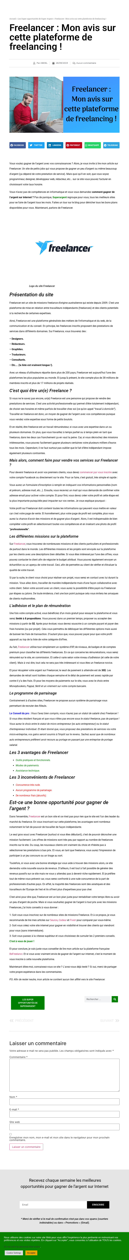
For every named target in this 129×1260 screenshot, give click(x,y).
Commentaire (18, 1057)
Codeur (63, 920)
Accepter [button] (31, 1253)
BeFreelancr (15, 953)
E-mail (14, 1109)
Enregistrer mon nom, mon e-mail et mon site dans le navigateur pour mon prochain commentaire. (59, 1138)
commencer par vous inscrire (96, 472)
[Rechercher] (115, 999)
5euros (54, 920)
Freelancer (19, 543)
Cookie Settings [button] (14, 1253)
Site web (14, 1122)
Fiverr (73, 920)
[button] (17, 145)
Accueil (12, 18)
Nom (13, 1097)
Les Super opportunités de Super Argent (35, 18)
